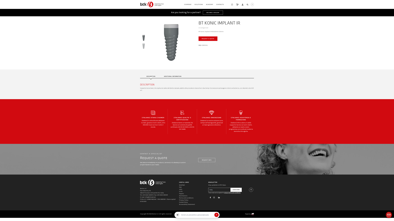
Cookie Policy (183, 202)
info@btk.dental (150, 197)
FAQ (180, 187)
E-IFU (181, 191)
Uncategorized (203, 28)
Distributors (183, 196)
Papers (181, 194)
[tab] (151, 76)
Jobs (180, 189)
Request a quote (208, 38)
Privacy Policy (183, 200)
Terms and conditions (186, 198)
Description (151, 76)
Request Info (207, 160)
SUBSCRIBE (236, 189)
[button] (177, 215)
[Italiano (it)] (252, 4)
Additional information (172, 76)
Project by (248, 214)
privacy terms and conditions (232, 192)
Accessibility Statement (187, 204)
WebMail (182, 185)
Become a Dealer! (213, 12)
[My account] (242, 4)
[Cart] (232, 4)
